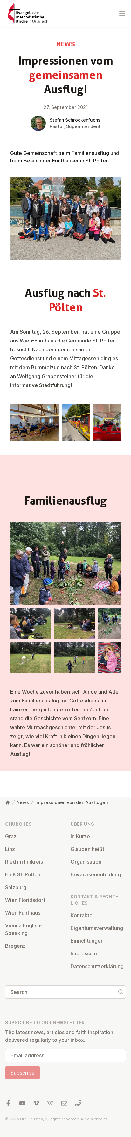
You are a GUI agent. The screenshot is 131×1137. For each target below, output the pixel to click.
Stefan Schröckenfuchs (75, 120)
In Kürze (80, 836)
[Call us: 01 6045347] (78, 1103)
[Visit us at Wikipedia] (50, 1103)
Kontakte (82, 915)
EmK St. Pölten (22, 874)
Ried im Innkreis (24, 862)
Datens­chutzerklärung (97, 966)
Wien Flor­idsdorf (25, 900)
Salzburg (15, 887)
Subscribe (22, 1072)
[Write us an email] (64, 1103)
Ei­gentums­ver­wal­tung (97, 928)
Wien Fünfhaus (22, 913)
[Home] (7, 802)
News (23, 802)
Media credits (94, 1119)
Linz (10, 849)
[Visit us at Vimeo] (36, 1103)
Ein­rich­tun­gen (87, 941)
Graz (11, 836)
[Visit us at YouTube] (22, 1103)
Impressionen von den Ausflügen (71, 802)
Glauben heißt (87, 849)
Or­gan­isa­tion (86, 862)
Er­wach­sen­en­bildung (96, 874)
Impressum (84, 953)
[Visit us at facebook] (8, 1103)
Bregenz (15, 946)
